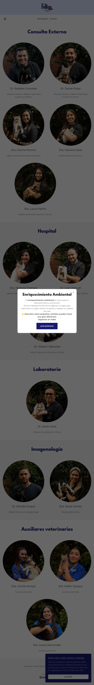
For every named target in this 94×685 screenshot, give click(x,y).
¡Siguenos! (47, 326)
